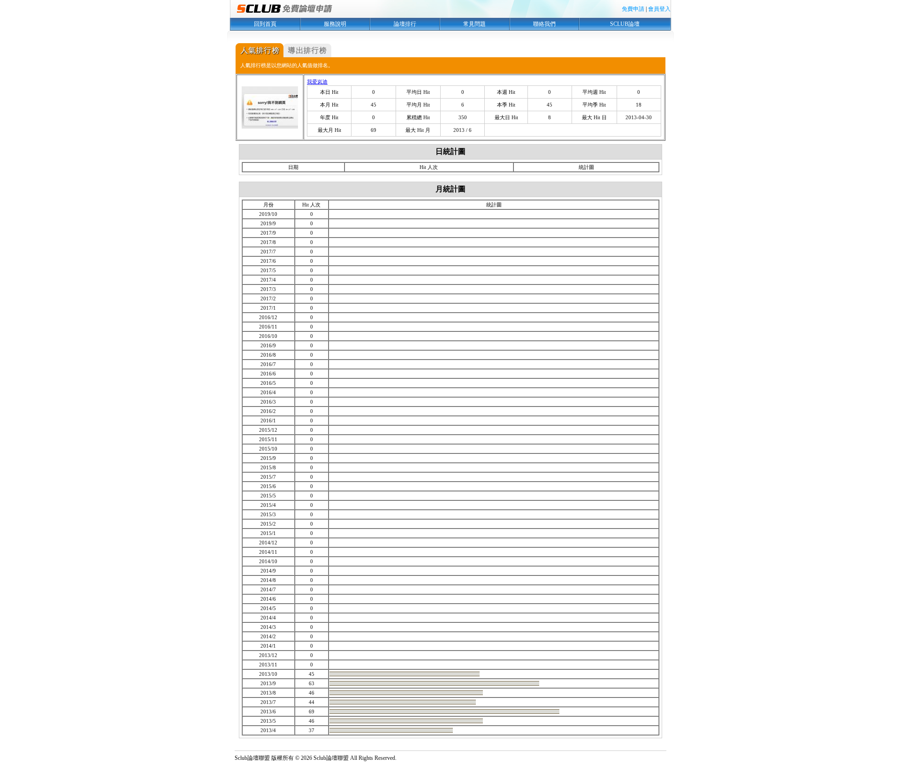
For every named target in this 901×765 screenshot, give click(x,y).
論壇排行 (405, 24)
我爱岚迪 (317, 81)
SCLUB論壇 (625, 24)
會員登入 (659, 9)
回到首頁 (265, 24)
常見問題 (474, 24)
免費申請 (633, 9)
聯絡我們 (544, 24)
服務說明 (335, 24)
